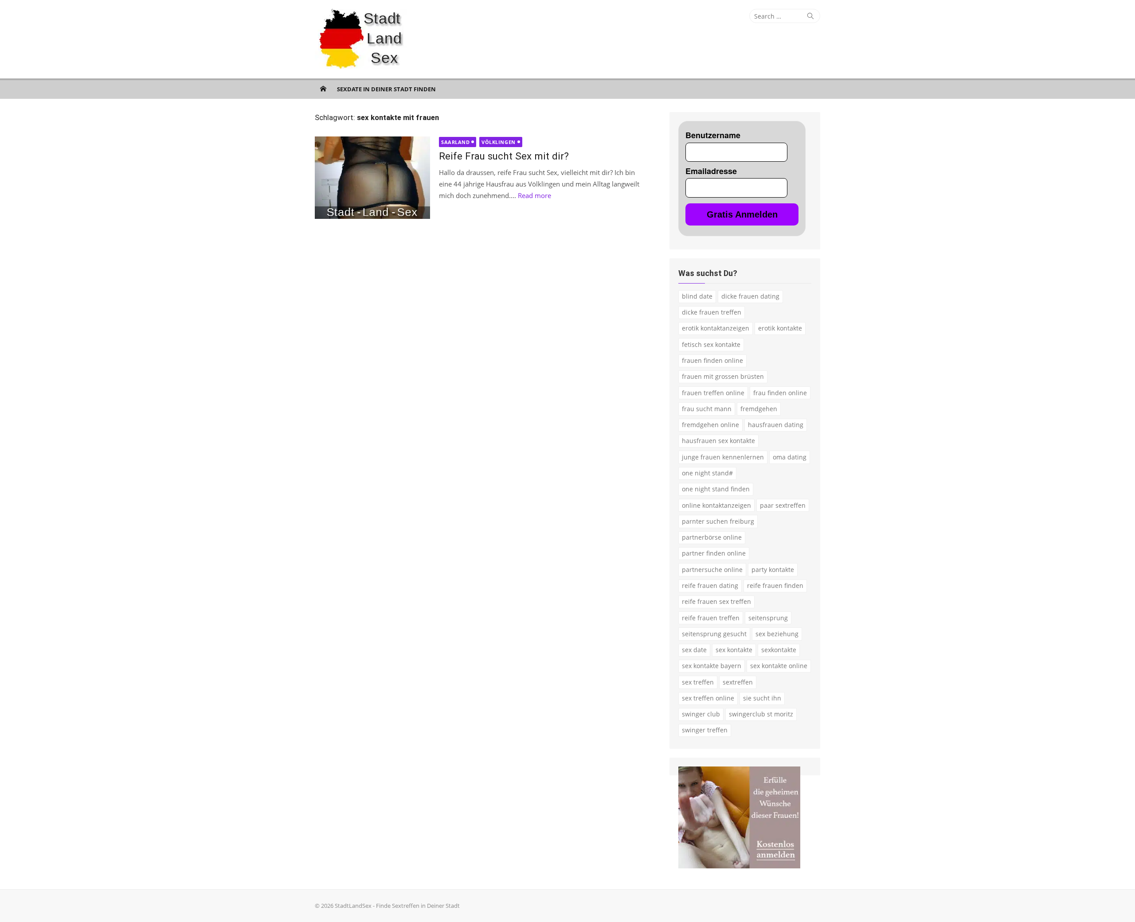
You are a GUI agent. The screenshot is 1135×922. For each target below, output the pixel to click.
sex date (694, 650)
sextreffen (738, 682)
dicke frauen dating (750, 296)
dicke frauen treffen (711, 312)
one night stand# (707, 473)
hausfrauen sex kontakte (718, 440)
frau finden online (780, 393)
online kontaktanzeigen (716, 505)
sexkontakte (778, 650)
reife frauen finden (775, 585)
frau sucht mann (707, 409)
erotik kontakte (780, 328)
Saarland (455, 142)
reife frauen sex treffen (716, 601)
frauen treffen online (713, 393)
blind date (697, 296)
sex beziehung (776, 634)
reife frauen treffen (711, 618)
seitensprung (768, 618)
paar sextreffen (783, 505)
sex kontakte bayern (711, 665)
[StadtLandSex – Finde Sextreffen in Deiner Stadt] (323, 88)
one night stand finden (716, 489)
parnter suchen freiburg (718, 521)
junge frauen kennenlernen (723, 457)
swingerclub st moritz (761, 714)
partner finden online (714, 553)
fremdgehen (758, 409)
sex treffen (698, 682)
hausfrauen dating (775, 424)
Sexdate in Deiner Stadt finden (386, 89)
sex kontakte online (778, 665)
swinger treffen (705, 730)
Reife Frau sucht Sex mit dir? (504, 156)
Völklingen (498, 142)
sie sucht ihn (762, 698)
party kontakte (772, 569)
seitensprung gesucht (714, 634)
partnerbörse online (712, 537)
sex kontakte (734, 650)
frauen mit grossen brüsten (723, 376)
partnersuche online (712, 569)
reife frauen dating (710, 585)
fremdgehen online (710, 424)
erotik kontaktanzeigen (715, 328)
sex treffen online (708, 698)
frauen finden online (712, 360)
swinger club (701, 714)
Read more (534, 195)
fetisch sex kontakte (711, 344)
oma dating (789, 457)
